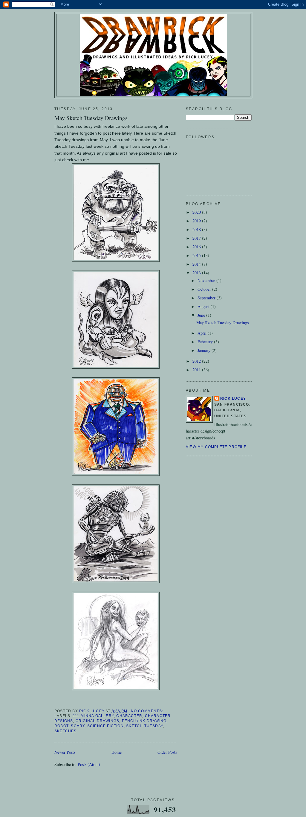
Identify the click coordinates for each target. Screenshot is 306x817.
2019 (197, 221)
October (205, 289)
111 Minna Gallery (93, 716)
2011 (197, 370)
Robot (61, 726)
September (207, 298)
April (203, 333)
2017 (197, 238)
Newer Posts (64, 752)
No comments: (148, 711)
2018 (197, 229)
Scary (78, 726)
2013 (197, 273)
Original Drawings (97, 721)
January (205, 350)
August (204, 306)
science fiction (105, 726)
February (206, 341)
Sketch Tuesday (144, 726)
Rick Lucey (233, 398)
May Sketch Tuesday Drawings (91, 118)
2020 (197, 212)
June (202, 315)
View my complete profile (216, 447)
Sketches (65, 731)
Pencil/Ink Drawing (144, 721)
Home (116, 752)
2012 (197, 361)
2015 (197, 255)
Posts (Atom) (89, 764)
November (207, 280)
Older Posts (167, 752)
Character (129, 716)
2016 (197, 247)
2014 (197, 264)
